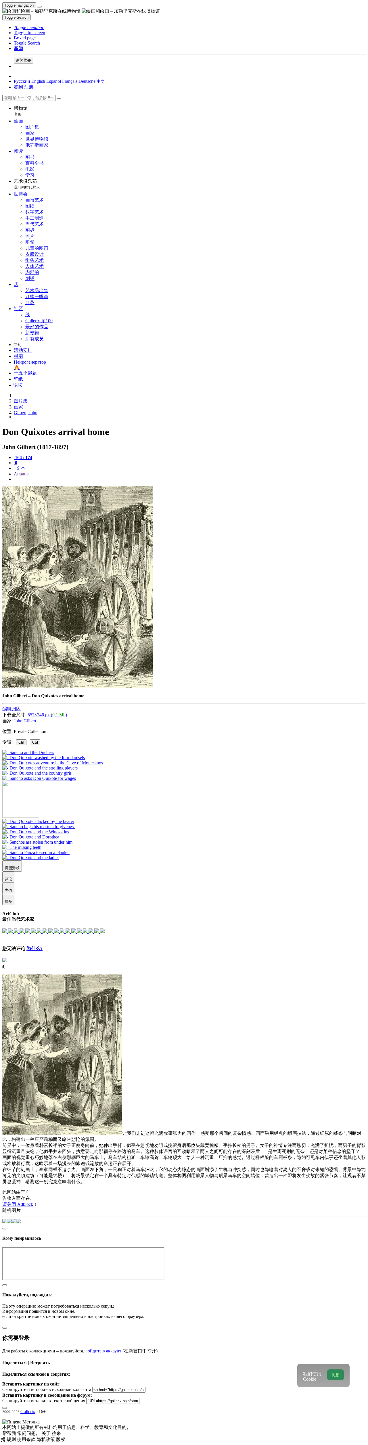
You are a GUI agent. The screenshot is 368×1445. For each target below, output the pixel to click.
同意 (335, 1375)
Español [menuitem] (53, 81)
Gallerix (27, 1411)
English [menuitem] (38, 81)
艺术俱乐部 (27, 184)
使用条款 (27, 1439)
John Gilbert (25, 720)
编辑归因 (11, 708)
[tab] (23, 457)
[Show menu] (39, 6)
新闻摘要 (23, 60)
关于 (46, 1433)
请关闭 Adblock (17, 1204)
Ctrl (21, 742)
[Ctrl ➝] (38, 821)
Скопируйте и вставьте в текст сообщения (43, 1400)
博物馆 (21, 111)
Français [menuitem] (69, 81)
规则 (12, 1439)
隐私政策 (46, 1439)
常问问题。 (29, 1433)
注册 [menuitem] (28, 87)
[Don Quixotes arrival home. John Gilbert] (77, 686)
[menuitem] (101, 81)
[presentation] (190, 479)
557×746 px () (47, 714)
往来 (56, 1433)
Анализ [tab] (21, 473)
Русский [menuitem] (22, 81)
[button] (29, 27)
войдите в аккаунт (103, 1350)
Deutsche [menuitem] (86, 81)
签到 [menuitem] (18, 87)
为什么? (34, 948)
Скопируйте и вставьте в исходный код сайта (46, 1389)
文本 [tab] (20, 468)
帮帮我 (9, 1433)
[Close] (59, 99)
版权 (60, 1439)
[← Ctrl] (39, 778)
